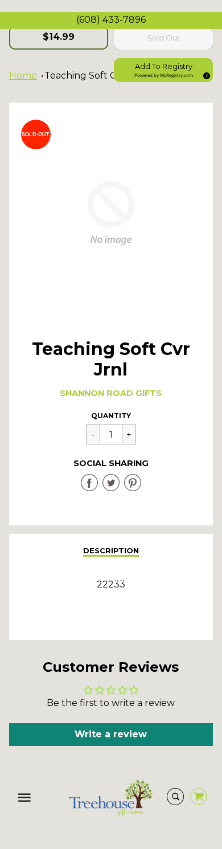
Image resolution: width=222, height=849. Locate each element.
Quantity (111, 415)
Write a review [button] (111, 734)
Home (23, 75)
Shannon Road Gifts (111, 393)
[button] (163, 70)
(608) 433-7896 (111, 19)
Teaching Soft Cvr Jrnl (94, 75)
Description (111, 550)
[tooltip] (205, 74)
